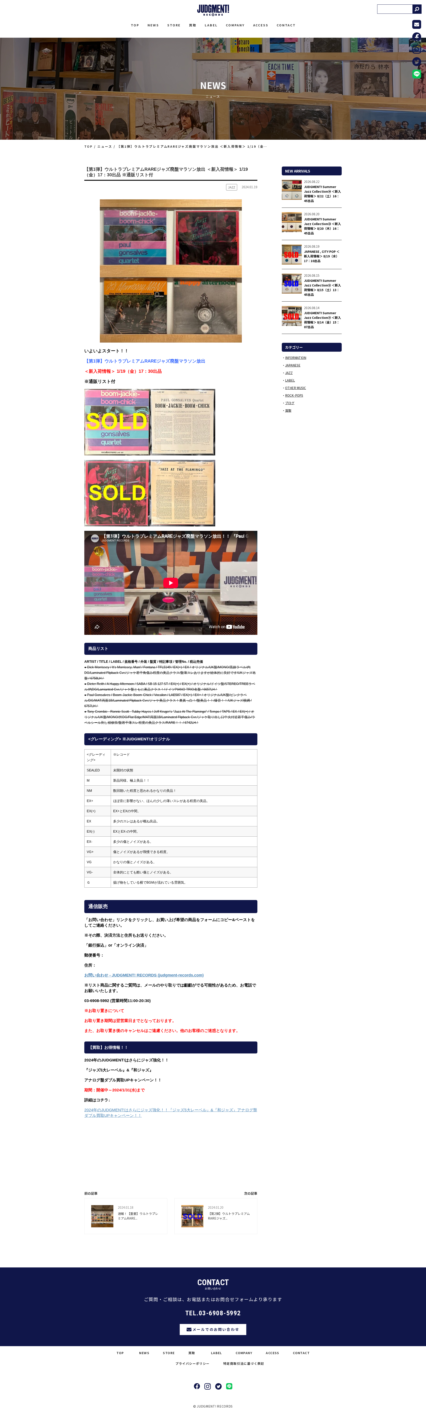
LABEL (211, 25)
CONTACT (286, 25)
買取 (193, 25)
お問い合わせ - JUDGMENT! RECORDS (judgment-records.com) (144, 975)
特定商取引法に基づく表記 (243, 1363)
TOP (135, 25)
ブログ (289, 403)
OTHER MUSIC (295, 388)
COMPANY (235, 25)
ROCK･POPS (294, 395)
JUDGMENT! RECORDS (213, 10)
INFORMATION (295, 357)
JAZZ (289, 373)
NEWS (153, 25)
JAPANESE (292, 365)
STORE (174, 25)
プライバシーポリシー (192, 1363)
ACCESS (260, 25)
